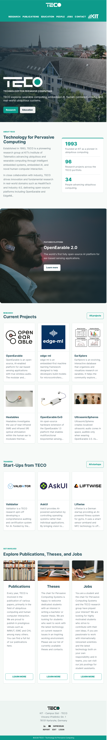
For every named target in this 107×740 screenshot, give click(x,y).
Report (46, 730)
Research (14, 16)
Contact (80, 16)
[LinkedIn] (44, 726)
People (60, 16)
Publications (31, 16)
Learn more (52, 267)
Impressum (58, 726)
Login (61, 730)
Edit (54, 730)
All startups (95, 464)
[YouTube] (49, 726)
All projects (95, 315)
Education (47, 16)
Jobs (70, 16)
